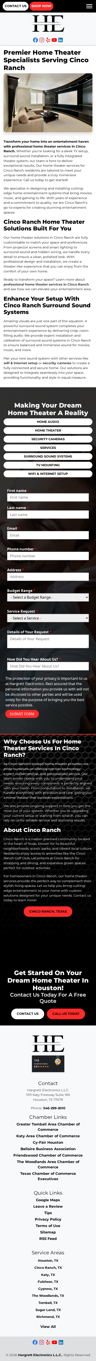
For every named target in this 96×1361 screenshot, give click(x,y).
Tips (48, 1213)
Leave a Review (48, 1206)
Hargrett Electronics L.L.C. (40, 1355)
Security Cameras (48, 439)
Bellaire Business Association (48, 1149)
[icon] (36, 40)
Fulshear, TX (48, 1282)
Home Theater (48, 430)
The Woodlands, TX (48, 1296)
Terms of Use (48, 1226)
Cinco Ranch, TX (48, 1268)
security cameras (57, 363)
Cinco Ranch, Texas (48, 911)
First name (18, 490)
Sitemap (48, 1232)
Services (48, 448)
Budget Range (21, 590)
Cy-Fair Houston (48, 1142)
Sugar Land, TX (48, 1310)
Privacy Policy (48, 1219)
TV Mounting (48, 465)
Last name (18, 507)
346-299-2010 (54, 1108)
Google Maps (48, 1200)
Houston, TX (48, 1261)
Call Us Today (65, 1014)
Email (13, 528)
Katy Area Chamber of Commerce (48, 1136)
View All (48, 1327)
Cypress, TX (48, 1289)
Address (15, 570)
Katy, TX (48, 1275)
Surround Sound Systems (48, 456)
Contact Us (16, 6)
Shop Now (41, 6)
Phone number (22, 549)
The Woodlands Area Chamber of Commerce (48, 1164)
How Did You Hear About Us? (34, 659)
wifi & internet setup (21, 363)
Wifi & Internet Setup (48, 474)
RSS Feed (48, 1239)
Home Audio (48, 422)
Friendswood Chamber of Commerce (48, 1155)
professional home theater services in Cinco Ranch (46, 284)
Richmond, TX (48, 1317)
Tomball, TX (48, 1303)
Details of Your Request (29, 632)
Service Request (22, 611)
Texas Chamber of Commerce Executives (48, 1176)
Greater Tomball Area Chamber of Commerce (48, 1127)
